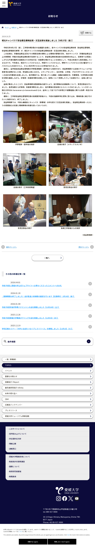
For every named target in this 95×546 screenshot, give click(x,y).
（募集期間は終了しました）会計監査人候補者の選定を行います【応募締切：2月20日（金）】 (38, 296)
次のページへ (83, 247)
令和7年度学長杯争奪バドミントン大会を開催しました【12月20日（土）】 (31, 307)
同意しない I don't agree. (62, 542)
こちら (20, 531)
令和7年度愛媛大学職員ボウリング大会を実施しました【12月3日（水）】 (30, 318)
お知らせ (14, 27)
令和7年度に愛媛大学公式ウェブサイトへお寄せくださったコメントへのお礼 (32, 285)
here (68, 535)
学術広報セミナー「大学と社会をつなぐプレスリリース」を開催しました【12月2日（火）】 (37, 328)
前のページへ (11, 247)
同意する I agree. (33, 542)
